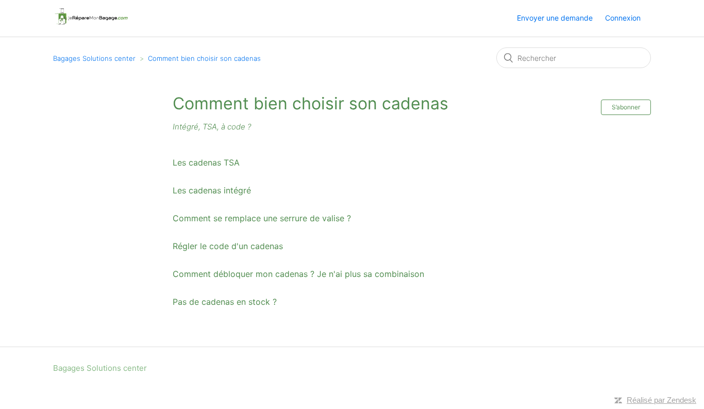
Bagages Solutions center (94, 58)
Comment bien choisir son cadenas (204, 58)
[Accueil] (91, 23)
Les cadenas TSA (206, 162)
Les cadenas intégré (212, 190)
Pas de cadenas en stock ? (225, 302)
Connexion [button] (623, 17)
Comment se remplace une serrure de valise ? (262, 218)
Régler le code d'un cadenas (228, 246)
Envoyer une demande (555, 17)
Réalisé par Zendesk (661, 400)
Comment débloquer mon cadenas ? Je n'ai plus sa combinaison (298, 274)
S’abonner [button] (626, 107)
